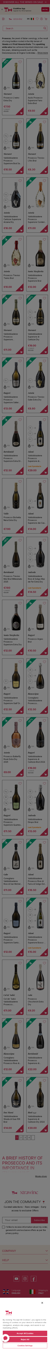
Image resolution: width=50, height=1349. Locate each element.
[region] (25, 1323)
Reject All (25, 1339)
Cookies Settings (25, 1345)
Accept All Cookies (25, 1333)
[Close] (42, 1303)
